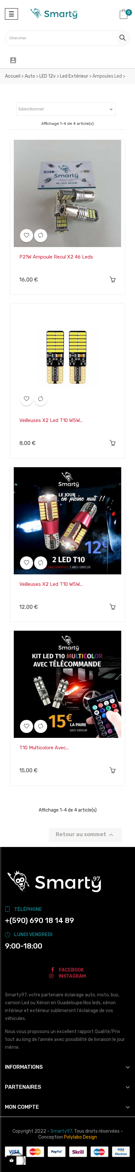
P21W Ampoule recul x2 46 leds (56, 257)
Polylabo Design (80, 1137)
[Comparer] (40, 235)
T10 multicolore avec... (44, 748)
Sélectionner (66, 109)
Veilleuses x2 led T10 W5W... (51, 420)
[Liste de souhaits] (26, 235)
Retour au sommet (85, 835)
